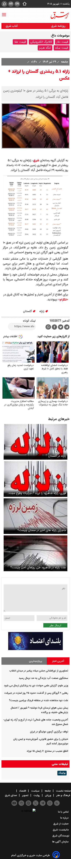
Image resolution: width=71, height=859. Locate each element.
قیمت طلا (20, 42)
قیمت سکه (61, 48)
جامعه (64, 62)
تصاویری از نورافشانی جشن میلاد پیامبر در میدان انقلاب (38, 671)
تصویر (25, 795)
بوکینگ (62, 773)
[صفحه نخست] (23, 4)
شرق (36, 160)
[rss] (57, 803)
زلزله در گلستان (57, 456)
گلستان (28, 311)
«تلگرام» (62, 299)
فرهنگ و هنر (63, 795)
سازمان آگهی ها (60, 842)
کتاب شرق (12, 26)
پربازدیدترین (35, 661)
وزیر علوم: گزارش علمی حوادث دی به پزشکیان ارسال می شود (36, 686)
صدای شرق (11, 795)
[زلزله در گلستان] (35, 442)
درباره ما (64, 818)
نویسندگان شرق (60, 836)
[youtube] (14, 803)
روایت (37, 795)
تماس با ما (63, 812)
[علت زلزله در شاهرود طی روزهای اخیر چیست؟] (35, 553)
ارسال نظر (55, 625)
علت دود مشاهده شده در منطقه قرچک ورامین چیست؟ (38, 700)
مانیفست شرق (61, 830)
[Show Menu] (4, 13)
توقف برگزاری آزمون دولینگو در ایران (49, 732)
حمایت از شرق (61, 824)
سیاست (35, 791)
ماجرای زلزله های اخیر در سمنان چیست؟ (41, 530)
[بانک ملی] (35, 649)
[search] (4, 4)
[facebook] (54, 327)
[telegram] (67, 327)
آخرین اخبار (58, 661)
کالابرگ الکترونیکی (41, 42)
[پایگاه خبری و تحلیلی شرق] (60, 15)
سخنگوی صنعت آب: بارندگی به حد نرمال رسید (43, 678)
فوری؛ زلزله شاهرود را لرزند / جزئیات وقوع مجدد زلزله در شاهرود (37, 493)
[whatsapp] (48, 327)
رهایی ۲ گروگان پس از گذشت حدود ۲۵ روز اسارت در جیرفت (36, 693)
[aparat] (28, 803)
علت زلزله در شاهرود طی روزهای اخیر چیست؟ (38, 567)
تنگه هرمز (45, 48)
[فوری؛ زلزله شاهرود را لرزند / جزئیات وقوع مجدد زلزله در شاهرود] (35, 479)
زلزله (42, 311)
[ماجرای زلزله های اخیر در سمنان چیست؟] (35, 516)
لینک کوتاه (29, 321)
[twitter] (60, 327)
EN (17, 4)
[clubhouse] (21, 803)
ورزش (48, 795)
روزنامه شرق (58, 26)
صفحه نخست (63, 791)
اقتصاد (23, 791)
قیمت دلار (62, 42)
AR (11, 4)
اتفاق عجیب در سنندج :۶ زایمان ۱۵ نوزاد (47, 751)
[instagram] (50, 803)
